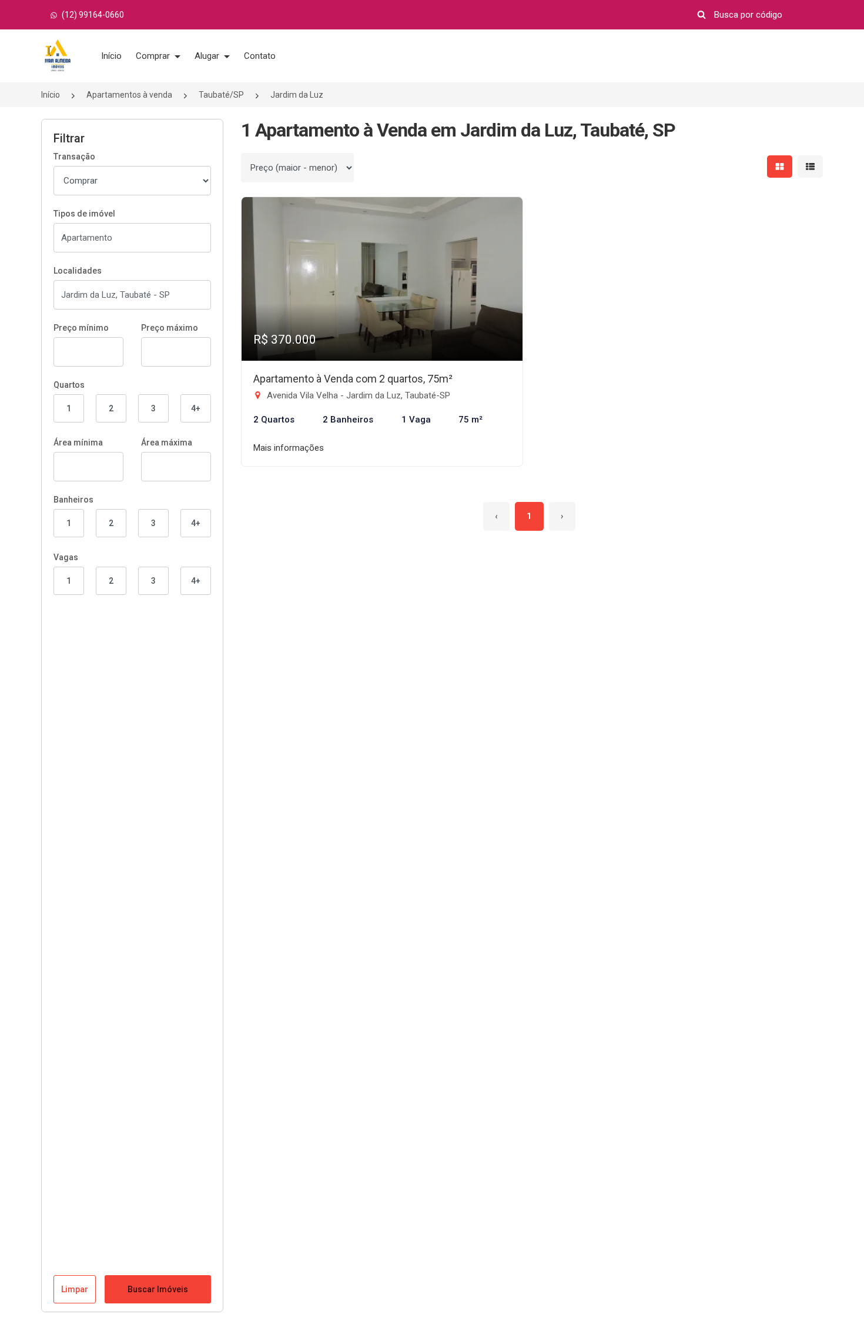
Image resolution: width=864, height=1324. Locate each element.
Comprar (154, 56)
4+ (195, 408)
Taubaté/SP (221, 94)
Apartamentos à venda (129, 94)
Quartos (69, 385)
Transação (74, 156)
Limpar (74, 1289)
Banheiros (73, 499)
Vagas (65, 557)
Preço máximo (169, 327)
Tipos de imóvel (84, 213)
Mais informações (288, 448)
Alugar (208, 56)
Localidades (77, 270)
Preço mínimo (81, 327)
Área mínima (78, 442)
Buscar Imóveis (158, 1289)
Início (111, 56)
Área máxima (166, 442)
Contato (260, 56)
